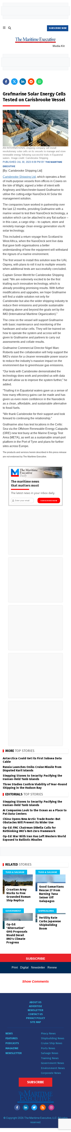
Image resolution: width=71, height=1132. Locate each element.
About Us (35, 1002)
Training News (50, 1058)
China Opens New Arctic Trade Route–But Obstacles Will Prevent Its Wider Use (31, 820)
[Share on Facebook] (6, 81)
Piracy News (48, 1033)
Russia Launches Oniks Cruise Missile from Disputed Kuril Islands (32, 768)
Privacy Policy (35, 1018)
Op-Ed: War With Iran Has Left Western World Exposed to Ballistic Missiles (34, 838)
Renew (52, 967)
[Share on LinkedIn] (22, 81)
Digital (24, 967)
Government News (52, 1063)
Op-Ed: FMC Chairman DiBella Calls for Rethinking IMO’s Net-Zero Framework (29, 829)
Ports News (48, 1048)
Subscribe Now (48, 501)
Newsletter (38, 967)
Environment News (53, 1068)
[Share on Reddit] (31, 81)
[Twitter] (34, 1107)
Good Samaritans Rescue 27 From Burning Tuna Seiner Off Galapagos (51, 894)
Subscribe (35, 1082)
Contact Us (35, 1014)
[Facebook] (17, 1107)
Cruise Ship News (51, 1043)
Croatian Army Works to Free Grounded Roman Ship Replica (18, 895)
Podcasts (12, 1043)
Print (15, 967)
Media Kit (59, 45)
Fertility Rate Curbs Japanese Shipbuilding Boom (50, 923)
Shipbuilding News (52, 1038)
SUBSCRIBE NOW (57, 28)
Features (11, 1038)
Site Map (35, 1022)
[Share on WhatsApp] (39, 81)
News (9, 1033)
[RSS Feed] (43, 1107)
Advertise (35, 1006)
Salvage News (49, 1053)
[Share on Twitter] (14, 81)
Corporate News (51, 1073)
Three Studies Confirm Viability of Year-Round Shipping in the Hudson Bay (35, 786)
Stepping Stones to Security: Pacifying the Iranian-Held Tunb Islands (32, 777)
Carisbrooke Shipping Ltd (19, 176)
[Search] (9, 28)
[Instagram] (51, 1107)
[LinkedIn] (26, 1107)
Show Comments (35, 981)
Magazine (11, 1048)
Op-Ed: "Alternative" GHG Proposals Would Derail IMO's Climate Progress (16, 933)
